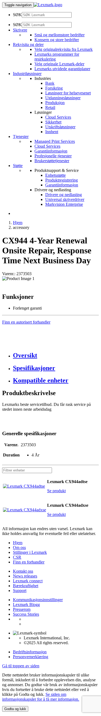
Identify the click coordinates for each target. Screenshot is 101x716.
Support (19, 590)
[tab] (56, 355)
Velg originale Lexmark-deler (59, 64)
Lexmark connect (28, 581)
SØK (17, 14)
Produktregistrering (61, 180)
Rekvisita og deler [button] (28, 44)
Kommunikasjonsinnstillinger (38, 599)
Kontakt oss (23, 571)
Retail (50, 107)
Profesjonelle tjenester (53, 156)
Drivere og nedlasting (63, 194)
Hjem (17, 222)
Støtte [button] (18, 165)
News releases (25, 576)
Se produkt (56, 490)
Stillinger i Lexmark (30, 552)
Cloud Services (58, 117)
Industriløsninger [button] (27, 73)
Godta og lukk (15, 709)
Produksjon (55, 102)
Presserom (21, 609)
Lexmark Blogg (26, 604)
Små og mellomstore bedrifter (59, 35)
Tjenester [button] (21, 136)
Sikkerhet (53, 122)
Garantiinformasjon (50, 151)
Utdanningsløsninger (63, 97)
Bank (49, 83)
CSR (17, 557)
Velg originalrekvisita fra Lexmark (63, 49)
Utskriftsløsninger (60, 127)
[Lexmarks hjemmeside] (48, 4)
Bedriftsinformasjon (30, 652)
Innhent (51, 131)
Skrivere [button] (20, 30)
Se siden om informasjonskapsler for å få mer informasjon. (40, 696)
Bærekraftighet (25, 585)
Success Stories (26, 614)
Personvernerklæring (30, 656)
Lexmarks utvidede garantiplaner (62, 68)
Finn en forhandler (28, 562)
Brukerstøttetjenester (51, 160)
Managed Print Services (54, 141)
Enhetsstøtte (55, 175)
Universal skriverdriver (64, 199)
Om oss (19, 547)
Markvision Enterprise (64, 204)
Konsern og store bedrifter (56, 39)
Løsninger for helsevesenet (68, 93)
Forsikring (54, 88)
